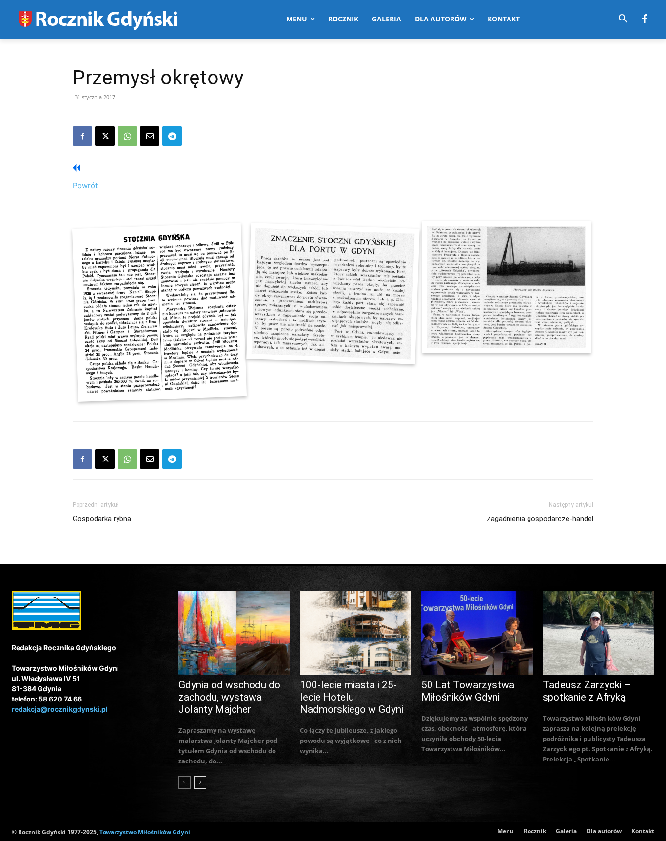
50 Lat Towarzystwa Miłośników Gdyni (467, 691)
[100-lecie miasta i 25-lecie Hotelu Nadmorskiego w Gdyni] (355, 633)
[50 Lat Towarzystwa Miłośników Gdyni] (477, 633)
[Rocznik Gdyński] (333, 293)
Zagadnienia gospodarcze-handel (540, 518)
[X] (105, 136)
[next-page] (200, 782)
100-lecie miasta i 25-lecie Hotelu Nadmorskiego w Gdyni (351, 697)
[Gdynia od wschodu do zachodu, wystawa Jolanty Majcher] (234, 633)
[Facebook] (644, 19)
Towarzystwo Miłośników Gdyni (144, 832)
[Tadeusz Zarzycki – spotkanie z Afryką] (598, 633)
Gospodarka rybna (102, 518)
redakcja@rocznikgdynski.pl (60, 709)
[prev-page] (184, 782)
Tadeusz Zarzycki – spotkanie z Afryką (587, 691)
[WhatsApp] (127, 136)
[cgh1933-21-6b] (159, 312)
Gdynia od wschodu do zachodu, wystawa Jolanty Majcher (229, 697)
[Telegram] (172, 136)
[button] (623, 19)
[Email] (149, 136)
